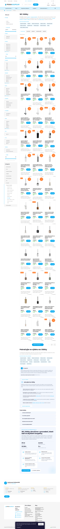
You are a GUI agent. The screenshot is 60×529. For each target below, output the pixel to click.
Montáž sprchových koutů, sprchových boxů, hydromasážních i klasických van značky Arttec (39, 508)
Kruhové (7, 142)
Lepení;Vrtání (8, 104)
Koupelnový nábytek (9, 171)
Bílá (7, 90)
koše (43, 402)
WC (6, 180)
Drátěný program (9, 196)
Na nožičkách (8, 113)
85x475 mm (8, 44)
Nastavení (18, 527)
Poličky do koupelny (10, 201)
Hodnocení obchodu (28, 511)
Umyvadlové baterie (44, 361)
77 (7, 64)
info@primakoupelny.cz (19, 512)
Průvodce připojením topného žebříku (38, 515)
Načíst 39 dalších (37, 344)
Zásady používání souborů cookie (29, 513)
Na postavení (8, 105)
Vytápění (7, 173)
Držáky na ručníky (9, 188)
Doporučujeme (23, 31)
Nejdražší (33, 31)
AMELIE (7, 125)
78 (7, 66)
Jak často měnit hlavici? (26, 412)
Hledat (35, 4)
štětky (41, 402)
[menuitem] (9, 8)
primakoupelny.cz (18, 515)
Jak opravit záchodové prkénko (38, 521)
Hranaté (7, 140)
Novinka (7, 22)
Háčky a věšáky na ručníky (10, 199)
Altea (7, 124)
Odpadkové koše (29, 25)
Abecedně (44, 31)
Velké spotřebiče (8, 205)
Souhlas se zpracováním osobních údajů (28, 515)
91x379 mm (8, 50)
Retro (7, 134)
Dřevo (7, 81)
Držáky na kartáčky (9, 191)
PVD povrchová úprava (9, 151)
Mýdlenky (8, 194)
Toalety (49, 361)
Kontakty (26, 507)
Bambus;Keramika (9, 77)
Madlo (35, 399)
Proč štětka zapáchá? (26, 415)
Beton (7, 80)
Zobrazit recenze (14, 483)
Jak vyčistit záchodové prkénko (38, 519)
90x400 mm (8, 48)
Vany (7, 169)
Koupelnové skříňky (36, 361)
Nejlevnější (28, 31)
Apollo (7, 127)
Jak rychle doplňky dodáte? (27, 424)
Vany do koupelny (22, 363)
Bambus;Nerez (8, 78)
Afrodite (7, 121)
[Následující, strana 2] (52, 344)
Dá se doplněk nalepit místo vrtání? (28, 418)
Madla (8, 202)
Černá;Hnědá (8, 94)
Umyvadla (30, 361)
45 (7, 63)
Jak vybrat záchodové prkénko (38, 517)
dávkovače (37, 402)
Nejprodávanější (38, 31)
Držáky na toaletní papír (10, 190)
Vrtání (7, 107)
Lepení (7, 101)
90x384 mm (8, 47)
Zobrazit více (6, 497)
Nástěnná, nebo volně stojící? (27, 421)
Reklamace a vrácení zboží (29, 516)
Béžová (7, 88)
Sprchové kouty (8, 166)
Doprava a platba (27, 470)
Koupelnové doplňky (9, 185)
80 (7, 67)
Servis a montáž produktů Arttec (39, 511)
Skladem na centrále (9, 24)
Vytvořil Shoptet (54, 527)
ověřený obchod (41, 19)
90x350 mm (8, 45)
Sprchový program (8, 178)
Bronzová (7, 91)
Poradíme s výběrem (27, 19)
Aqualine (7, 36)
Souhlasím (41, 524)
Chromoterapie (37, 513)
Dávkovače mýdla (9, 193)
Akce (7, 21)
